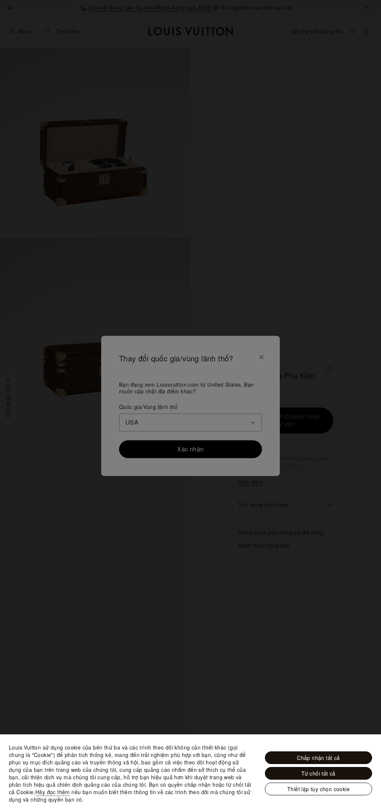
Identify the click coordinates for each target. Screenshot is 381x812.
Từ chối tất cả (318, 773)
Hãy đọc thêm (52, 792)
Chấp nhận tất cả (318, 757)
